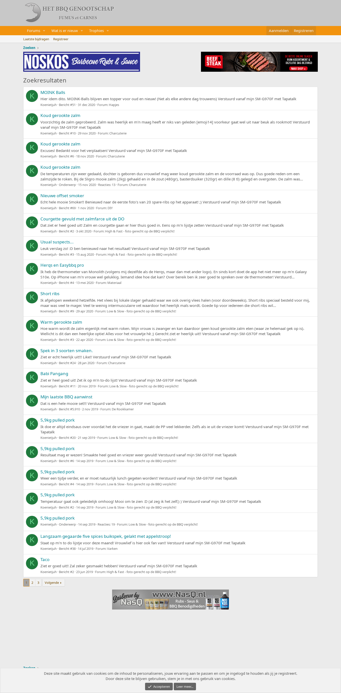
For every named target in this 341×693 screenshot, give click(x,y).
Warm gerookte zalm (61, 322)
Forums (33, 30)
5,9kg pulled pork (57, 420)
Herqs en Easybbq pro (62, 265)
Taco (44, 559)
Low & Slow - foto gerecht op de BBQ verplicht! (141, 311)
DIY (110, 208)
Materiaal (114, 282)
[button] (44, 30)
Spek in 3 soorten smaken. (66, 350)
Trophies (96, 30)
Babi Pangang (54, 373)
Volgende (52, 582)
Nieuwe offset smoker (62, 195)
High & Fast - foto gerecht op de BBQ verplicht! (140, 231)
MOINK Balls (52, 92)
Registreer (60, 39)
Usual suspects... (57, 242)
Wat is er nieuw (64, 30)
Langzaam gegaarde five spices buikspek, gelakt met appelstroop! (105, 536)
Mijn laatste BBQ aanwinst (66, 397)
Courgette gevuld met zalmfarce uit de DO (82, 219)
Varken (112, 548)
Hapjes (114, 104)
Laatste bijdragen (36, 39)
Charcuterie (118, 133)
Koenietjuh (48, 104)
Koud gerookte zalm (60, 115)
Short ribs (49, 293)
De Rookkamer (123, 409)
